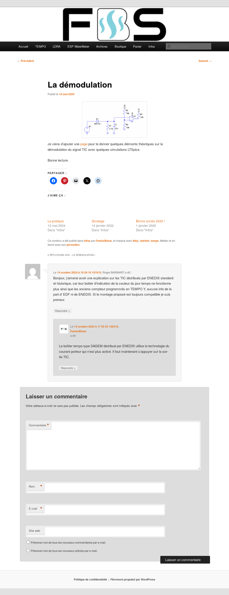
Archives (102, 46)
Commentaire (39, 425)
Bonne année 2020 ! (150, 221)
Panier (137, 46)
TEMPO (40, 46)
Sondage (98, 221)
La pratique (56, 221)
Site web (34, 530)
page (83, 143)
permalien (73, 245)
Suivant (205, 61)
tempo (155, 241)
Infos (151, 46)
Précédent (25, 61)
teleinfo (144, 241)
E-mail (35, 508)
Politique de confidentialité (90, 579)
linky (136, 241)
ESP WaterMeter (78, 46)
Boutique (120, 46)
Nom (35, 486)
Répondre (62, 311)
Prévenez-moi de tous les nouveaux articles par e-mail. (64, 551)
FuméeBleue (104, 241)
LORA (56, 46)
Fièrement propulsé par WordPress (132, 579)
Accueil (23, 46)
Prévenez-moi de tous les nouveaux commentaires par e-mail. (68, 542)
